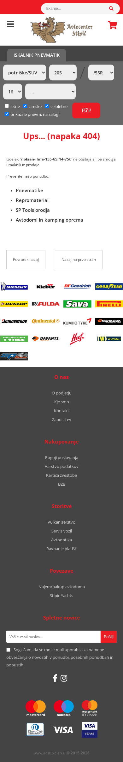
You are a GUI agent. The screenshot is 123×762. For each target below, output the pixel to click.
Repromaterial (32, 200)
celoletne (58, 106)
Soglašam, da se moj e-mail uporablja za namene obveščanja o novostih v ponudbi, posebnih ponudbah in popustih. (60, 657)
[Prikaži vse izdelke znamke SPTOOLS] (14, 356)
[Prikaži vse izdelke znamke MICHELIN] (14, 286)
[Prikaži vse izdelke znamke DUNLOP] (14, 304)
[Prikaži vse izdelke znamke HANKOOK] (109, 321)
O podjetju (62, 393)
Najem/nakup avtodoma (61, 586)
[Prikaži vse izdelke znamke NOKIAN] (14, 338)
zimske (35, 106)
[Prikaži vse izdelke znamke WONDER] (109, 338)
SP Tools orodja (33, 210)
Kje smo (61, 402)
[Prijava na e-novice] (109, 637)
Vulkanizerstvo (61, 522)
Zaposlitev (61, 419)
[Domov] (61, 30)
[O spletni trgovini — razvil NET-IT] (105, 753)
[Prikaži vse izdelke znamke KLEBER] (46, 286)
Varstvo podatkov (62, 466)
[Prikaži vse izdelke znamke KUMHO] (77, 321)
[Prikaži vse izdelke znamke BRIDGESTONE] (14, 321)
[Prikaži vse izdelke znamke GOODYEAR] (109, 286)
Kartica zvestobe (61, 475)
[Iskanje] (114, 8)
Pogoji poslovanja (61, 457)
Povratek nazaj (26, 259)
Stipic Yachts (61, 595)
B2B (61, 484)
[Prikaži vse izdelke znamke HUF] (77, 338)
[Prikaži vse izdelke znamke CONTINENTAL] (46, 321)
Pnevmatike (29, 190)
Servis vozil (61, 531)
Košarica (110, 25)
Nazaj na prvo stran (79, 259)
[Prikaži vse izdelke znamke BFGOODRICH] (77, 286)
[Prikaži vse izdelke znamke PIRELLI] (109, 304)
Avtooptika (61, 540)
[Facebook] (55, 678)
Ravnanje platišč (61, 548)
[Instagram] (64, 678)
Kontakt (61, 410)
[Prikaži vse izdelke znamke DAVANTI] (46, 338)
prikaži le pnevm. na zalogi (34, 114)
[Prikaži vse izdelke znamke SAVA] (77, 304)
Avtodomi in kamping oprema (49, 220)
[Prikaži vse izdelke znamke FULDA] (46, 304)
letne (15, 106)
